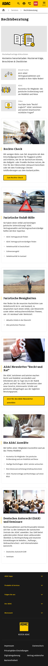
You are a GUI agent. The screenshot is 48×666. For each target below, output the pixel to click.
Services (14, 10)
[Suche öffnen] (18, 3)
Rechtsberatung (30, 10)
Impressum (9, 646)
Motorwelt (9, 613)
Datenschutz (38, 646)
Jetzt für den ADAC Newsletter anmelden (20, 401)
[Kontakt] (29, 3)
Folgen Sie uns (10, 594)
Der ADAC (8, 604)
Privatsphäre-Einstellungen (16, 650)
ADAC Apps (9, 576)
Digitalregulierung (12, 655)
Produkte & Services (12, 585)
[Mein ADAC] (24, 3)
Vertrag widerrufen (35, 655)
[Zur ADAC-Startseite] (6, 3)
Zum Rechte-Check (15, 177)
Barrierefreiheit (11, 660)
